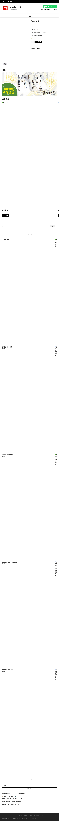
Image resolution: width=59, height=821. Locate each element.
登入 (47, 815)
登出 (55, 815)
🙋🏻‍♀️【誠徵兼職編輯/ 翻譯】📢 (9, 796)
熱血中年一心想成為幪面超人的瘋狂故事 (11, 801)
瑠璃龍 (35, 48)
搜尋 (53, 226)
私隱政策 (20, 815)
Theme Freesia (16, 818)
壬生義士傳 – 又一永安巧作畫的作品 (10, 804)
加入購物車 (38, 42)
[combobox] (29, 784)
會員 (42, 815)
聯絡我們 (37, 815)
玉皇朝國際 (15, 7)
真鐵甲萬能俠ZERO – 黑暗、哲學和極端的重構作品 (14, 793)
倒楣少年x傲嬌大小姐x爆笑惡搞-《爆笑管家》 (13, 799)
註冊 (51, 815)
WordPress (21, 818)
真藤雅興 (39, 48)
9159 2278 (54, 9)
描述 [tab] (5, 64)
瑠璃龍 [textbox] (29, 785)
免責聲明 (31, 815)
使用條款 (25, 815)
